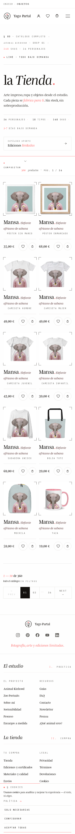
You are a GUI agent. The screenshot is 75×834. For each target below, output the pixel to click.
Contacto (45, 702)
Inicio (8, 4)
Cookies (44, 781)
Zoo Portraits (11, 695)
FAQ (42, 695)
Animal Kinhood (14, 688)
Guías (43, 688)
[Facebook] (37, 635)
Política (11, 801)
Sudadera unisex (20, 458)
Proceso (8, 716)
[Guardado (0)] (48, 16)
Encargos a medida (15, 723)
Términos (46, 767)
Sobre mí (9, 702)
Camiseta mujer (55, 308)
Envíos (8, 781)
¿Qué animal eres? (51, 723)
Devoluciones (48, 774)
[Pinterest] (28, 635)
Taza (55, 533)
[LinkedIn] (57, 635)
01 (25, 592)
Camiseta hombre (20, 308)
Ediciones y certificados (18, 767)
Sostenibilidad (12, 709)
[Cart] (57, 16)
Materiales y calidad (16, 774)
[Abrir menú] (67, 16)
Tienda (8, 760)
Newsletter (46, 709)
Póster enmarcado (55, 233)
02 (35, 592)
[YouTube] (47, 635)
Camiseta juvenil (20, 383)
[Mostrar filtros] (25, 161)
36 (50, 592)
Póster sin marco (20, 233)
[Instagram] (18, 635)
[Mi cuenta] (39, 16)
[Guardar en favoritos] (23, 246)
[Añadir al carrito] (32, 246)
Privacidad (46, 760)
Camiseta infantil (55, 383)
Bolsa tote (55, 458)
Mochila (19, 533)
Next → (63, 592)
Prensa (44, 716)
